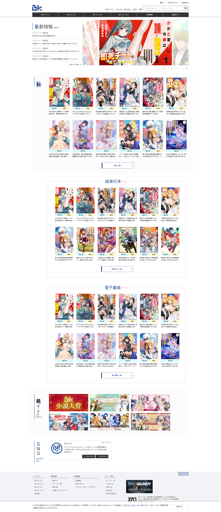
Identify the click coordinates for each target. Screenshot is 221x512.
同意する (179, 506)
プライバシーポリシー (130, 505)
